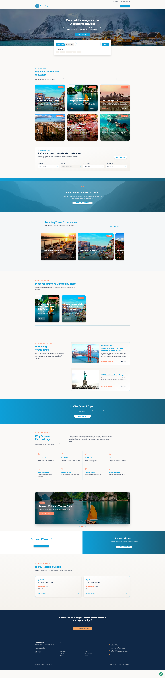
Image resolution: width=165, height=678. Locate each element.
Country (63, 163)
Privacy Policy (87, 646)
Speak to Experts (41, 546)
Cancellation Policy (88, 653)
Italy (57, 51)
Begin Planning (82, 416)
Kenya (74, 51)
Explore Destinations (82, 34)
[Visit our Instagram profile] (39, 652)
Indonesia (62, 51)
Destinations (70, 5)
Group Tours (79, 5)
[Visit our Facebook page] (36, 652)
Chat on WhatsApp (124, 546)
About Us (88, 5)
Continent (41, 163)
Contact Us (104, 5)
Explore (124, 361)
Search (105, 44)
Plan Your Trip (124, 5)
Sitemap (86, 655)
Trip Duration (109, 163)
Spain (79, 51)
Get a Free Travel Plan (82, 628)
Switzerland (68, 51)
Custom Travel (63, 651)
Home (62, 5)
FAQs (86, 651)
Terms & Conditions (89, 649)
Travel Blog (96, 5)
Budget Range (86, 163)
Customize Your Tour (82, 202)
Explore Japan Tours (48, 516)
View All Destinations (123, 79)
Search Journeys (120, 157)
